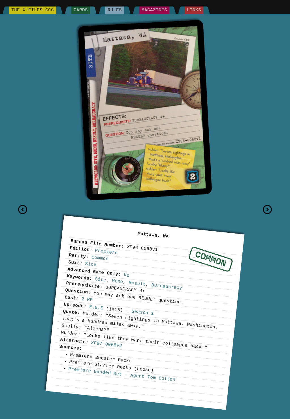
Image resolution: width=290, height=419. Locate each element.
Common (211, 259)
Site (91, 264)
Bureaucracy (166, 287)
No (127, 275)
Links (194, 10)
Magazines (154, 10)
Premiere (106, 251)
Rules (115, 10)
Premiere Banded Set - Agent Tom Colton (122, 374)
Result (137, 283)
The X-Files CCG (32, 10)
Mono (117, 281)
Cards (81, 10)
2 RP (87, 299)
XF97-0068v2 (106, 344)
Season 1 (142, 312)
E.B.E (96, 307)
